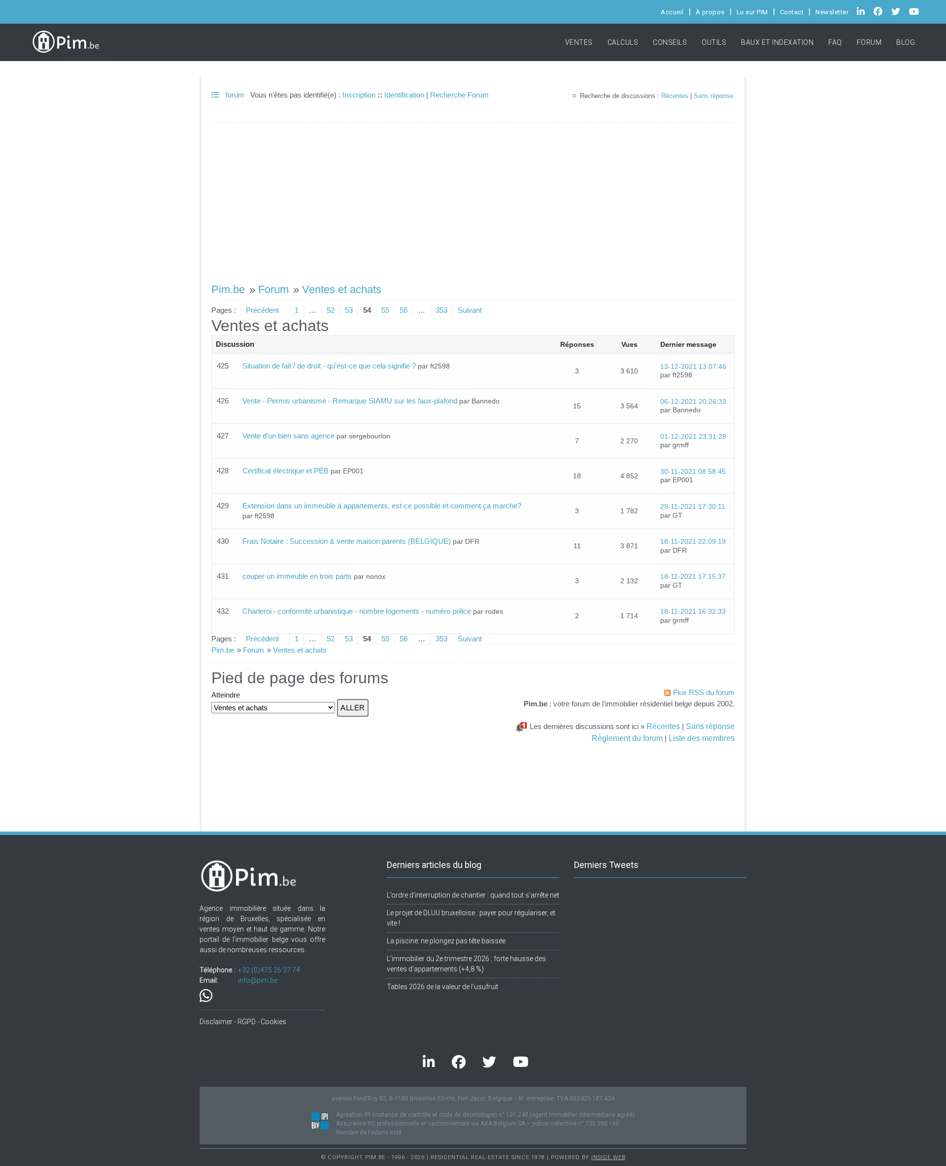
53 (349, 310)
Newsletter (831, 12)
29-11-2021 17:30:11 (692, 506)
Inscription (358, 95)
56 (403, 310)
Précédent (262, 310)
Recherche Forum (459, 95)
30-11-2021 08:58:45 (693, 471)
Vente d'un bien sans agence (288, 436)
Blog (905, 42)
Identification (404, 95)
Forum (869, 42)
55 (385, 310)
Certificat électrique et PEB (285, 470)
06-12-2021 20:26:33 (693, 401)
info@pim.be (257, 980)
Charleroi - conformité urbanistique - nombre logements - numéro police (356, 611)
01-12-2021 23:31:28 (693, 436)
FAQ (835, 42)
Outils (714, 42)
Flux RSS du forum (704, 692)
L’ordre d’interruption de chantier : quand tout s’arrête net (473, 895)
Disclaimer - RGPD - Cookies (243, 1022)
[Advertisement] (473, 198)
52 (331, 310)
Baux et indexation (777, 42)
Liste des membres (702, 737)
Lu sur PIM (752, 12)
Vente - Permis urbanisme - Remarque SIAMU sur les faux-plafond (349, 401)
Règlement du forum (627, 737)
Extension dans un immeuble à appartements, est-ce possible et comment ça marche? (381, 505)
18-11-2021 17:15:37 (693, 576)
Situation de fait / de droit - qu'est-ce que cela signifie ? (329, 366)
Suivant (470, 310)
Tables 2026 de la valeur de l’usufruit (442, 987)
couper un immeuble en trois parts (297, 576)
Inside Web (608, 1157)
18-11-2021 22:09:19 (693, 541)
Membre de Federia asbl (368, 1132)
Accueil (672, 12)
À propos (710, 12)
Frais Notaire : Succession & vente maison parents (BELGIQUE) (346, 541)
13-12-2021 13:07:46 (693, 366)
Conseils (670, 42)
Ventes (579, 42)
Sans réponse (713, 96)
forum (234, 95)
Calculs (623, 42)
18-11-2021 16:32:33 (693, 611)
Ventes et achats (341, 289)
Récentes (674, 96)
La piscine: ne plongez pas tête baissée (446, 941)
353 (441, 310)
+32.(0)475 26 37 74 (269, 970)
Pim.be (228, 289)
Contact (792, 12)
